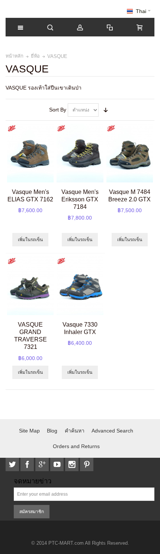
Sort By (57, 110)
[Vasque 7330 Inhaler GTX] (80, 285)
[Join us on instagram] (72, 464)
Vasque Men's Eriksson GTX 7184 (80, 199)
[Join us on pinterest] (86, 464)
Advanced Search (112, 431)
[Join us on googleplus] (42, 464)
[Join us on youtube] (57, 464)
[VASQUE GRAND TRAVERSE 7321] (30, 285)
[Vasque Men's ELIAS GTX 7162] (30, 153)
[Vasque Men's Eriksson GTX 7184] (80, 153)
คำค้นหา (74, 431)
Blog (52, 431)
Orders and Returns (76, 446)
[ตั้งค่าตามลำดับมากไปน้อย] (105, 110)
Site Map (29, 431)
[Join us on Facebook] (27, 464)
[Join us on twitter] (13, 464)
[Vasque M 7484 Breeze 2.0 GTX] (129, 153)
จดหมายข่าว (32, 481)
